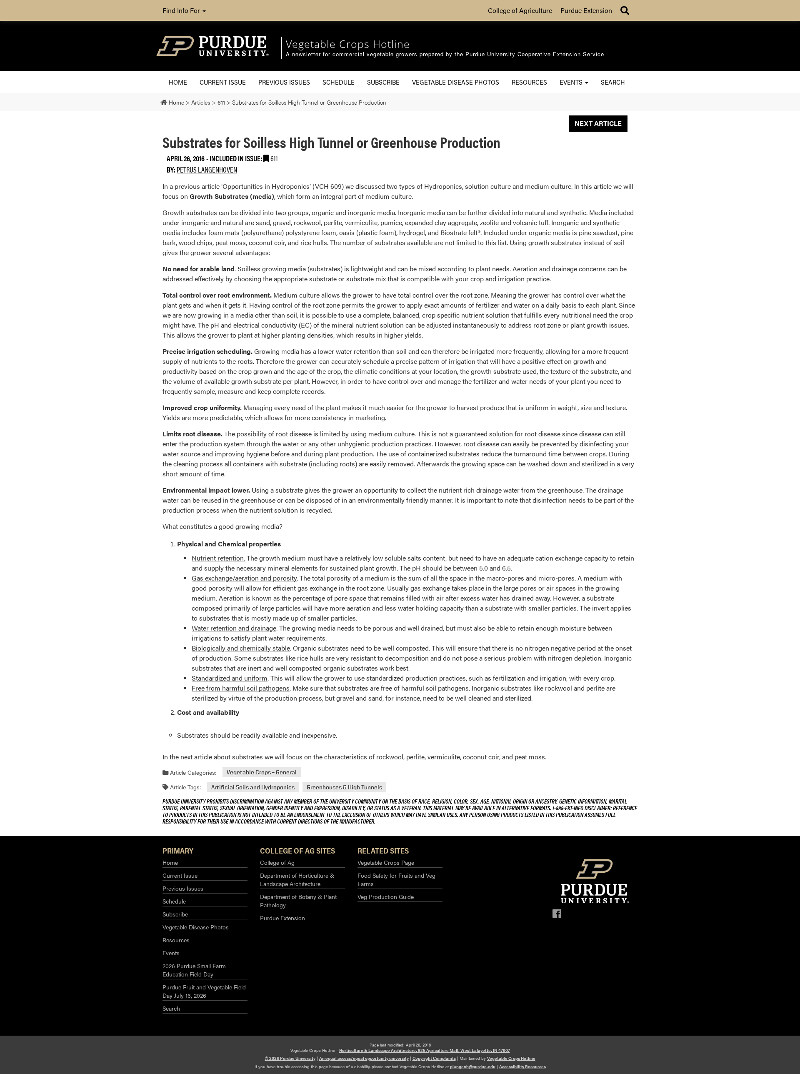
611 (274, 158)
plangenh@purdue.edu (472, 1066)
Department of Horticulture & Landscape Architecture (297, 879)
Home (178, 82)
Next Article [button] (598, 123)
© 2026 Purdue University (290, 1058)
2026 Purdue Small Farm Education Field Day (194, 969)
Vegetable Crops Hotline (511, 1058)
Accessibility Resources (522, 1066)
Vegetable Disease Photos (455, 82)
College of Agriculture (520, 10)
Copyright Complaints (434, 1058)
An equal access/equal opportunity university (364, 1058)
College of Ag (277, 862)
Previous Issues (284, 82)
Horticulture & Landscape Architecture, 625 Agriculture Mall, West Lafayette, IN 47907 (424, 1050)
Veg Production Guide (386, 896)
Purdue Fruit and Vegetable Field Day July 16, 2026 (204, 991)
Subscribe (383, 82)
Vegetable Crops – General (262, 772)
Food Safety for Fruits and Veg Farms (396, 879)
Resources (529, 82)
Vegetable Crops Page (386, 862)
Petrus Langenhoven (207, 169)
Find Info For (182, 10)
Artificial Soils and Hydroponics (253, 787)
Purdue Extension (586, 10)
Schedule (338, 82)
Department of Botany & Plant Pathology (298, 900)
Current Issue (223, 82)
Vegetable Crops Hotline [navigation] (348, 44)
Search (613, 82)
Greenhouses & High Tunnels (344, 787)
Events (572, 82)
